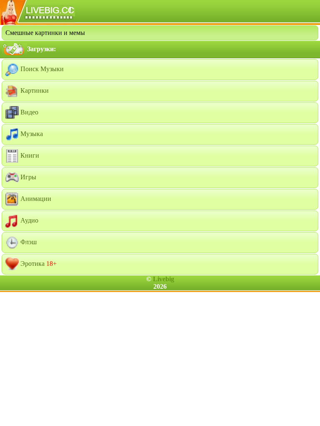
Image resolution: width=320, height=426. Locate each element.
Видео (28, 112)
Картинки (34, 90)
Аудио (28, 220)
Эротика (38, 263)
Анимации (35, 198)
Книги (29, 155)
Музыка (31, 133)
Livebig (163, 278)
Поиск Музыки (41, 68)
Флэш (28, 241)
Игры (27, 177)
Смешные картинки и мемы (45, 32)
